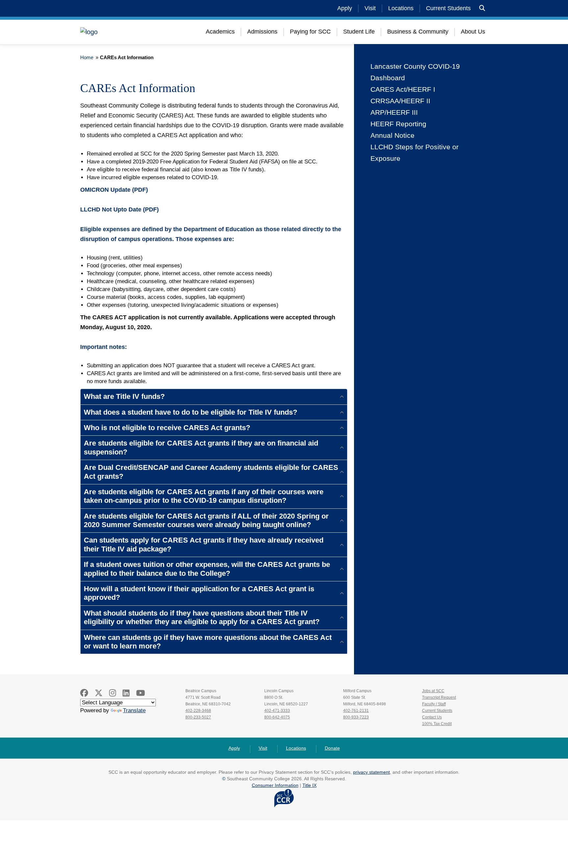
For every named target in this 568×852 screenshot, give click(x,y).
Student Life (359, 31)
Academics (220, 31)
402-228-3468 (198, 710)
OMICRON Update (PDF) (114, 189)
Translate (134, 710)
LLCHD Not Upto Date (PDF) (119, 209)
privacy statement (371, 772)
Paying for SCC (310, 31)
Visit (370, 8)
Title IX (309, 785)
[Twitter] (99, 693)
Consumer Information (275, 785)
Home (86, 57)
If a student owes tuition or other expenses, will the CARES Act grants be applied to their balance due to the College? (207, 568)
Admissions (262, 31)
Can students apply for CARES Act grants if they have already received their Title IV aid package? (203, 544)
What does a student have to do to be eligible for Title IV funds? (190, 412)
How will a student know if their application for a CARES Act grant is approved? (199, 593)
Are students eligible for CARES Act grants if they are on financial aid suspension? (201, 447)
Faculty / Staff (434, 704)
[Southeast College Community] (119, 32)
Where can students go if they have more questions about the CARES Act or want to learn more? (208, 641)
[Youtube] (140, 693)
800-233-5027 (198, 717)
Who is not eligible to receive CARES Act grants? (167, 428)
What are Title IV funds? (124, 396)
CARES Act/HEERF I (402, 89)
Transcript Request (439, 697)
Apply (344, 8)
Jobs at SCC (433, 691)
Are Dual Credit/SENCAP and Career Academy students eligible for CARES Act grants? (211, 471)
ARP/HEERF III (394, 112)
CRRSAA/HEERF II (400, 101)
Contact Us (432, 717)
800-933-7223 (356, 717)
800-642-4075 (277, 717)
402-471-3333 (277, 710)
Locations (401, 8)
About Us (473, 31)
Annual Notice (392, 135)
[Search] (482, 8)
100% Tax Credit (437, 723)
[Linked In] (126, 693)
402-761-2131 (356, 710)
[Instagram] (112, 693)
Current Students (448, 8)
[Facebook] (84, 693)
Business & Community (417, 31)
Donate (332, 748)
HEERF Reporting (398, 124)
